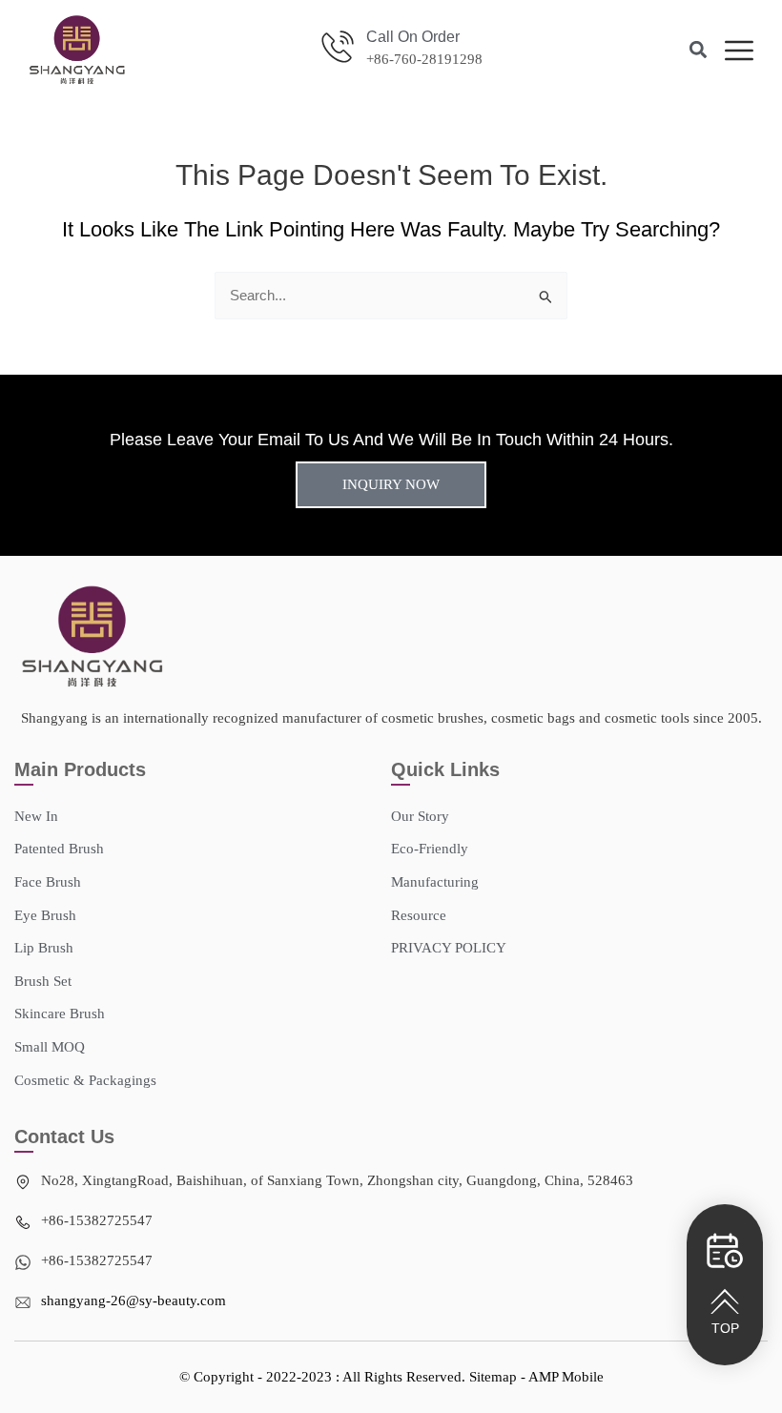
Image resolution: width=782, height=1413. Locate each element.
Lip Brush (43, 947)
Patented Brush (59, 848)
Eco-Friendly (429, 848)
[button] (698, 50)
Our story (420, 816)
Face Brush (47, 882)
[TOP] (725, 1301)
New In (36, 816)
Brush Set (43, 981)
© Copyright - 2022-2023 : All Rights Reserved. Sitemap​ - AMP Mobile (391, 1376)
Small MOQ (49, 1047)
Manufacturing (435, 882)
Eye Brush (45, 915)
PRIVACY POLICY (448, 947)
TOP (725, 1328)
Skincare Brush (59, 1013)
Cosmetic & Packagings (85, 1080)
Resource (418, 915)
